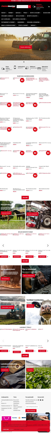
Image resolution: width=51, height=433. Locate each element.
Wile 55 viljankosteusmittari (44, 188)
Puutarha (30, 370)
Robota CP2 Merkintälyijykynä (5, 345)
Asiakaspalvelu (16, 401)
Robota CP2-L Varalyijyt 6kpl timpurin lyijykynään (18, 346)
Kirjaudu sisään (46, 12)
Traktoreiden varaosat (7, 307)
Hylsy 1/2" (40, 345)
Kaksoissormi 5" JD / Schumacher (4, 94)
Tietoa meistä (16, 400)
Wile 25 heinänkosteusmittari (44, 118)
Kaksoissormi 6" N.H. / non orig (45, 142)
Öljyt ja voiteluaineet (28, 275)
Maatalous (30, 306)
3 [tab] (27, 61)
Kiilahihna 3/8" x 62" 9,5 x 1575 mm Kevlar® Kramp (5, 251)
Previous (3, 246)
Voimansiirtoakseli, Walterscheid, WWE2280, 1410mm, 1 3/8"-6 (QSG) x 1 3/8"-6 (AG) (44, 95)
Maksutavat (15, 405)
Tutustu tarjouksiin (32, 214)
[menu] (21, 19)
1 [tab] (23, 61)
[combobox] (24, 6)
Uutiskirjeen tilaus (16, 410)
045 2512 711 (3, 403)
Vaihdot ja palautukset (17, 407)
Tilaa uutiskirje (31, 410)
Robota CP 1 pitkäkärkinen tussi (31, 345)
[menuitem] (4, 12)
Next (48, 246)
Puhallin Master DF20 (17, 142)
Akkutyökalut (5, 278)
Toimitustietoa (16, 403)
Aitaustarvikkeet (6, 213)
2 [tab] (25, 61)
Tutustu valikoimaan (25, 47)
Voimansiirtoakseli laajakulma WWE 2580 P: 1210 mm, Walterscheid (31, 94)
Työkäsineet (5, 370)
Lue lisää (22, 429)
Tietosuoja (15, 408)
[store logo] (8, 6)
